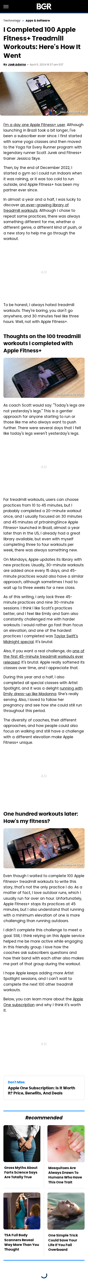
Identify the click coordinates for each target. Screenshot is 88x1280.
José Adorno (17, 64)
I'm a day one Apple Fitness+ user (34, 125)
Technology (12, 20)
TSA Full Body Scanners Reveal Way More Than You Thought (21, 1242)
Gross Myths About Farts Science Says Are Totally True (21, 1172)
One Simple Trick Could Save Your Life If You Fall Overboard (63, 1242)
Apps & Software (38, 20)
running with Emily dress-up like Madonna (43, 691)
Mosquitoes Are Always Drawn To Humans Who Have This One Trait (65, 1175)
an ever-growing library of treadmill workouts (36, 208)
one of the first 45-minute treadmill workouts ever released (43, 657)
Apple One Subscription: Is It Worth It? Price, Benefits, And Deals (41, 1090)
